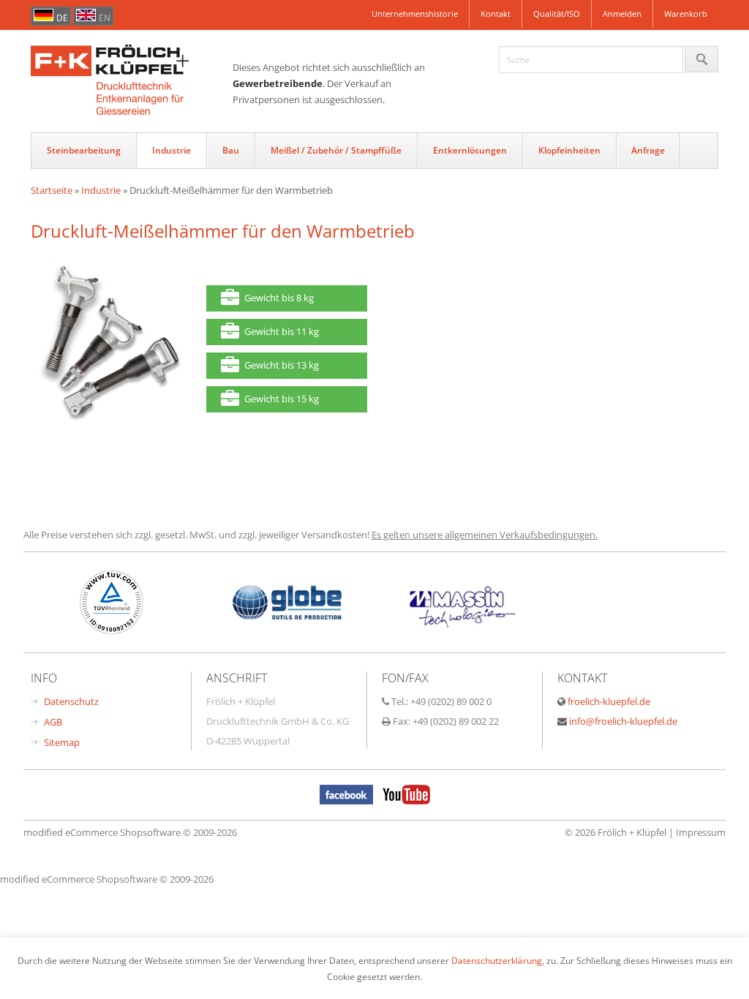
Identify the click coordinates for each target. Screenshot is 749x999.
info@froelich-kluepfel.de (623, 721)
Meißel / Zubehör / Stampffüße (336, 150)
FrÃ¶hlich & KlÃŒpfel (132, 81)
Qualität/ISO (556, 13)
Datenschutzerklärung (496, 960)
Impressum (701, 832)
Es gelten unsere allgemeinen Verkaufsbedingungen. (485, 534)
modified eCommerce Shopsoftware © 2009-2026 (130, 832)
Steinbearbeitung (84, 150)
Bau (230, 150)
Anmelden (622, 13)
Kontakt (496, 13)
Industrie (171, 150)
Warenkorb (685, 13)
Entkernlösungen (470, 150)
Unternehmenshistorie (415, 13)
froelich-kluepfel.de (609, 701)
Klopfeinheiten (569, 150)
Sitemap (62, 742)
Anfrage (648, 150)
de (62, 18)
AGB (53, 721)
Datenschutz (71, 701)
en (104, 18)
